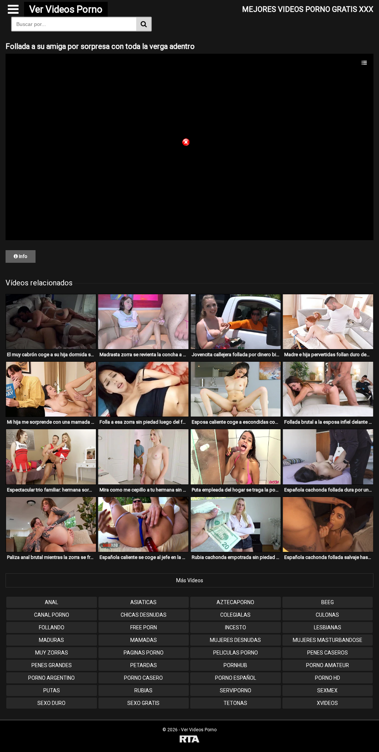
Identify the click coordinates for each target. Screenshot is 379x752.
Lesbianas (327, 627)
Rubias (143, 690)
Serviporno (235, 690)
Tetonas (235, 703)
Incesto (235, 627)
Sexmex (327, 690)
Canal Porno (51, 615)
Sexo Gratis (143, 703)
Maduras (51, 640)
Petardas (143, 665)
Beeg (327, 602)
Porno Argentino (51, 678)
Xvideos (327, 703)
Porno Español (235, 678)
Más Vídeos (189, 580)
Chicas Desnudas (144, 615)
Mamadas (143, 640)
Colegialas (235, 615)
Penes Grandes (51, 665)
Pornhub (235, 665)
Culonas (327, 615)
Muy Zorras (51, 653)
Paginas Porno (144, 653)
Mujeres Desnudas (235, 640)
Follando (51, 627)
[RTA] (189, 739)
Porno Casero (143, 678)
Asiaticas (143, 602)
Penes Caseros (327, 653)
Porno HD (327, 678)
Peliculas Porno (235, 653)
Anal (51, 602)
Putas (51, 690)
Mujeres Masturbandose (327, 640)
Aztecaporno (235, 602)
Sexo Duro (51, 703)
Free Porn (143, 627)
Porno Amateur (327, 665)
